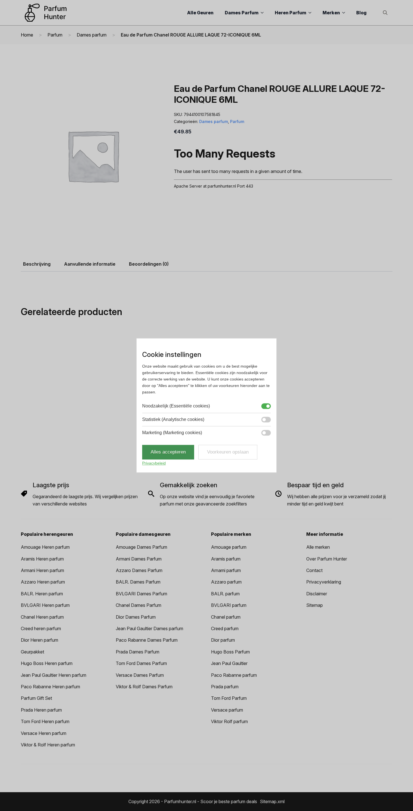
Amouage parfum (228, 547)
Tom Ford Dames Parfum (141, 663)
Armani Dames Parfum (139, 559)
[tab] (37, 264)
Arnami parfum (226, 570)
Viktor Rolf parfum (229, 721)
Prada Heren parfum (41, 710)
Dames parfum (91, 35)
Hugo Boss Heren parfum (46, 663)
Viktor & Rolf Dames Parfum (144, 686)
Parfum (54, 35)
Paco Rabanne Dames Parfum (147, 640)
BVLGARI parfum (228, 605)
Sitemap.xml (272, 801)
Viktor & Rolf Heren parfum (48, 745)
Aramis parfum (225, 559)
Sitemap (314, 605)
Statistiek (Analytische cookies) (173, 419)
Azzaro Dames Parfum (139, 570)
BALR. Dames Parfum (138, 582)
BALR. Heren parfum (42, 593)
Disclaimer (316, 593)
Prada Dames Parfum (137, 652)
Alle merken (318, 547)
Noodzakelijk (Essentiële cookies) (176, 406)
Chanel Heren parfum (42, 617)
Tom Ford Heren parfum (45, 721)
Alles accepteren (168, 452)
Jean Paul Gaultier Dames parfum (149, 628)
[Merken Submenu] (345, 12)
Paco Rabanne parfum (234, 675)
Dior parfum (223, 640)
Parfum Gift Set (36, 698)
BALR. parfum (225, 593)
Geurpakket (32, 652)
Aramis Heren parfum (42, 559)
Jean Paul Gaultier (229, 663)
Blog (361, 12)
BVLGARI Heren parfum (45, 605)
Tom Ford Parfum (229, 698)
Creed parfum (225, 628)
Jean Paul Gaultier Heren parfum (53, 675)
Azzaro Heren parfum (43, 582)
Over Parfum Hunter (326, 559)
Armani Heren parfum (42, 570)
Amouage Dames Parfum (141, 547)
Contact (314, 570)
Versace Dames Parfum (140, 675)
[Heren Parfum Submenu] (311, 12)
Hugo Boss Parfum (230, 652)
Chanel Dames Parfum (138, 605)
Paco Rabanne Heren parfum (50, 686)
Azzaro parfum (226, 582)
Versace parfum (227, 710)
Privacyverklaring (323, 582)
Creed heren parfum (41, 628)
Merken (331, 12)
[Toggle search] (385, 12)
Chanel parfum (225, 617)
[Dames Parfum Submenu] (263, 12)
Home (27, 35)
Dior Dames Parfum (136, 617)
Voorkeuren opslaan (228, 452)
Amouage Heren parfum (45, 547)
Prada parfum (225, 686)
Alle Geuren (200, 12)
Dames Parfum (241, 12)
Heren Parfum (290, 12)
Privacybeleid (154, 463)
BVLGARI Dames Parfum (141, 593)
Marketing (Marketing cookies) (172, 432)
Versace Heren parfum (43, 733)
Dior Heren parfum (39, 640)
